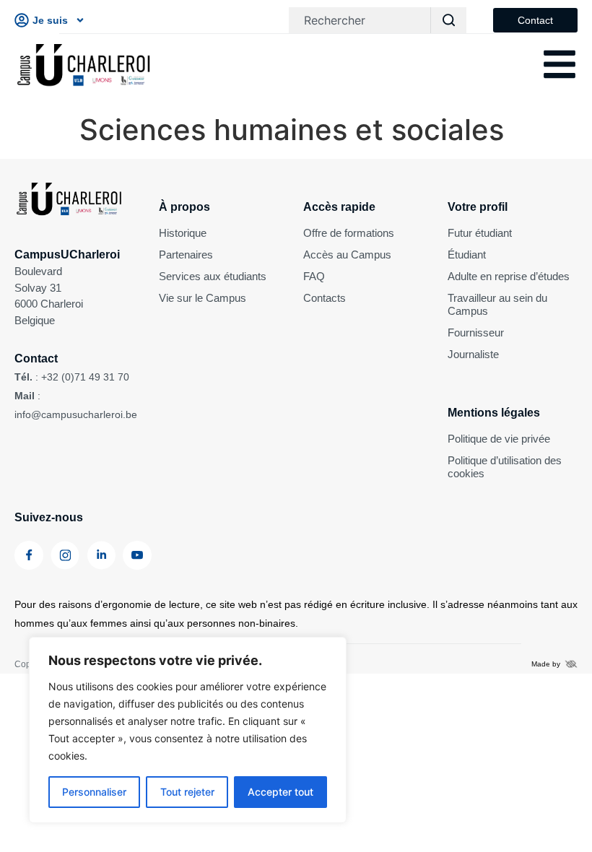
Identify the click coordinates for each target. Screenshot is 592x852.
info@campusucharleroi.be (75, 414)
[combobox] (359, 20)
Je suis (50, 20)
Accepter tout (280, 792)
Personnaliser (94, 792)
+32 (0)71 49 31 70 (85, 377)
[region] (188, 730)
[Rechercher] (448, 20)
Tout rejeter (187, 792)
